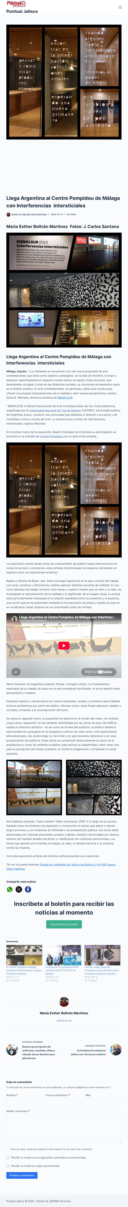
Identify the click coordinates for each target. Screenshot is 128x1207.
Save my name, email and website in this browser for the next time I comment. (52, 1149)
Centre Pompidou (51, 436)
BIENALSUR (65, 397)
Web (88, 1095)
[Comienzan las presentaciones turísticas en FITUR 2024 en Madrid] (63, 955)
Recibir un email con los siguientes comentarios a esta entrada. (49, 1157)
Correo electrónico (58, 1095)
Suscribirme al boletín (64, 924)
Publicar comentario (22, 1175)
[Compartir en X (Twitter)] (19, 889)
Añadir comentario (18, 1111)
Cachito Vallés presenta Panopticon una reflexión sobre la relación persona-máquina (101, 970)
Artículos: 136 (64, 1021)
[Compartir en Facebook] (28, 889)
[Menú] (120, 7)
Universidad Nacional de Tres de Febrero (55, 410)
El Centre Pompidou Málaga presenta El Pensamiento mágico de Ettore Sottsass (24, 970)
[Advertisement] (64, 169)
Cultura (71, 214)
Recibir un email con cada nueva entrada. (36, 1165)
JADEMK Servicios (60, 1201)
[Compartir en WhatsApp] (9, 889)
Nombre (12, 1095)
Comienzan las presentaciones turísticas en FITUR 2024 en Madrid (62, 970)
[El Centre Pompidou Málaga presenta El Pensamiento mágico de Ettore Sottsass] (24, 955)
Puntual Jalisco (22, 11)
